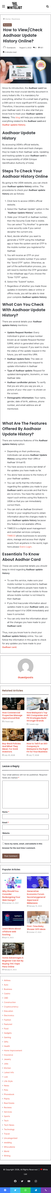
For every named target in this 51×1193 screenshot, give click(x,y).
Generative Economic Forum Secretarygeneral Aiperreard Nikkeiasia (36, 897)
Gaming (7, 1037)
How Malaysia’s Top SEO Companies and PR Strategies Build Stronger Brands (37, 716)
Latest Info (9, 1072)
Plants (7, 1099)
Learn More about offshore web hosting (11, 931)
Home (7, 19)
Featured (8, 1024)
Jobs (6, 1064)
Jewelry (7, 1059)
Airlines (7, 980)
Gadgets (8, 1033)
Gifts (6, 1042)
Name (5, 812)
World (6, 1151)
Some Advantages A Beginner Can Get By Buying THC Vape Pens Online (12, 962)
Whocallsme (9, 1147)
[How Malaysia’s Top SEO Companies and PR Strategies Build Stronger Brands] (38, 704)
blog (18, 117)
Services (8, 1112)
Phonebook (9, 1094)
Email (5, 822)
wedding (8, 1142)
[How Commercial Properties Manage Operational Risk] (13, 704)
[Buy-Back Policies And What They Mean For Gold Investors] (13, 734)
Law (6, 1077)
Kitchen (7, 1068)
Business (16, 19)
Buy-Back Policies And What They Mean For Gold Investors (11, 747)
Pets (6, 1090)
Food (6, 1028)
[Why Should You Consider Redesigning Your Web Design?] (13, 882)
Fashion (7, 1020)
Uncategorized (10, 1138)
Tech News (9, 1125)
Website (6, 833)
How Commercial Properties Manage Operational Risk (12, 715)
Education (8, 1011)
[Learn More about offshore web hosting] (13, 918)
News (6, 1085)
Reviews (8, 1107)
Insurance (8, 1055)
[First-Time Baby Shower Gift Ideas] (38, 917)
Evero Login (26, 546)
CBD (6, 998)
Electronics (9, 1015)
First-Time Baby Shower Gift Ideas (36, 928)
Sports (7, 1116)
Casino (7, 993)
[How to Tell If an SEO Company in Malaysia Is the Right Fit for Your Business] (38, 734)
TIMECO (11, 535)
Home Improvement (13, 1050)
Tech (6, 1120)
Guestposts (25, 677)
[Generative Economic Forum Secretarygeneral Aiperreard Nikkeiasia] (38, 882)
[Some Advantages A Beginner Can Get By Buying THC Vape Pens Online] (13, 949)
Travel (7, 1134)
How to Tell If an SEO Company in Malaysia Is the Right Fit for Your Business (37, 747)
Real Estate (9, 1103)
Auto (6, 985)
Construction (10, 1002)
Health (7, 1046)
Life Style (8, 1081)
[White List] (14, 6)
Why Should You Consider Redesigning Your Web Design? (11, 896)
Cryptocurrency (11, 1007)
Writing (7, 1156)
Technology (9, 1129)
